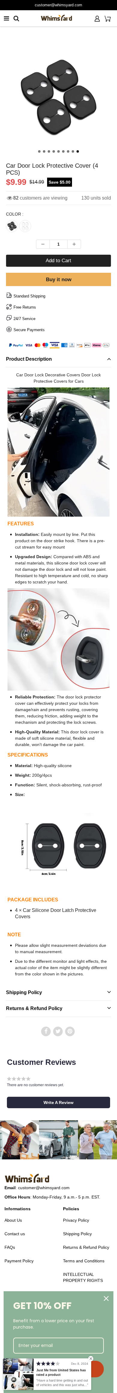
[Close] (106, 1298)
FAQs (9, 1247)
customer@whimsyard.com (58, 5)
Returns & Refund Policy (34, 1008)
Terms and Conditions (83, 1260)
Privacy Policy (76, 1220)
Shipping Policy (24, 992)
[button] (58, 1102)
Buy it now (58, 279)
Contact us (14, 1233)
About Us (13, 1220)
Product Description (29, 359)
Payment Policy (19, 1260)
